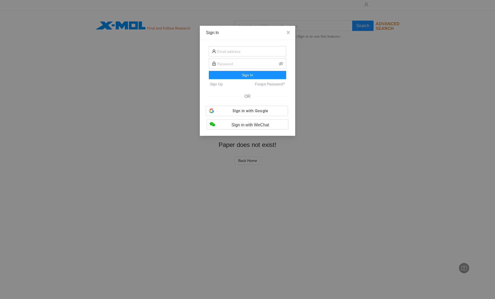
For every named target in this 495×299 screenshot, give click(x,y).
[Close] (288, 33)
